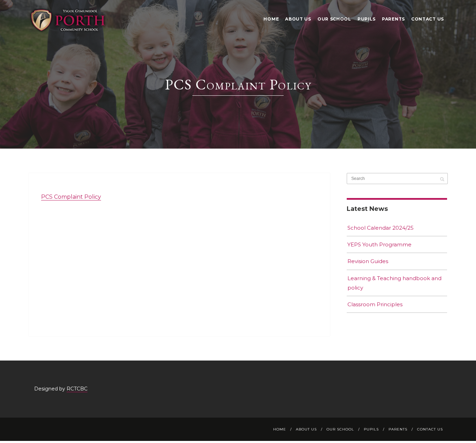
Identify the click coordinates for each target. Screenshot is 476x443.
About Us (298, 19)
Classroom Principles (374, 304)
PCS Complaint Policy (71, 196)
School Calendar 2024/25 (380, 227)
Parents (393, 19)
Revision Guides (367, 261)
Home (271, 19)
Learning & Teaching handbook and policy (394, 283)
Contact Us (427, 19)
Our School (334, 19)
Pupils (367, 19)
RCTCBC (77, 389)
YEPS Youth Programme (379, 244)
